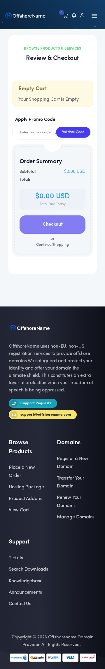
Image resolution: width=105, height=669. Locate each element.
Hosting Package (26, 487)
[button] (73, 16)
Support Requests (35, 403)
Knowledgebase (25, 581)
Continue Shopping (52, 242)
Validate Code (73, 132)
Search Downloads (28, 569)
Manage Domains (75, 517)
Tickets (16, 558)
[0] (65, 16)
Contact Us (20, 604)
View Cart (19, 510)
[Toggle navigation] (94, 16)
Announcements (25, 592)
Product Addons (25, 498)
